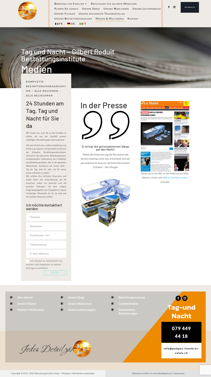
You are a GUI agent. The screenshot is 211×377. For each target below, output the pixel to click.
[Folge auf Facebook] (169, 7)
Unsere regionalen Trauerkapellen (102, 13)
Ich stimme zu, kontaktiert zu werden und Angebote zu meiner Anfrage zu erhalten (44, 264)
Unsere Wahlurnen (116, 8)
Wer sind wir (25, 297)
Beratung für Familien (69, 3)
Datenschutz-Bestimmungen (128, 311)
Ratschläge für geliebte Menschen (114, 3)
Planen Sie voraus (66, 8)
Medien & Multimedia (110, 18)
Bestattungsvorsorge (132, 297)
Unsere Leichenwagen (147, 8)
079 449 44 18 (190, 7)
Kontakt (133, 18)
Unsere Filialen (64, 13)
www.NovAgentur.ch (162, 373)
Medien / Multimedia (30, 309)
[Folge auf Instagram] (174, 7)
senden (55, 272)
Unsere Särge (91, 8)
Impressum (179, 373)
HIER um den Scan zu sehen (175, 177)
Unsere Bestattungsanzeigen (73, 18)
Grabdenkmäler (128, 303)
